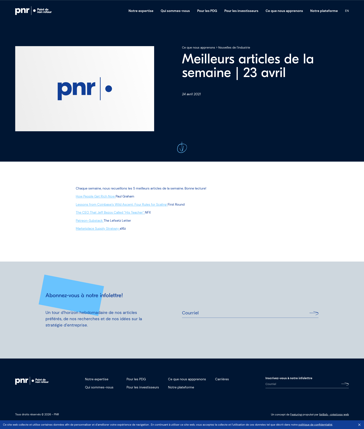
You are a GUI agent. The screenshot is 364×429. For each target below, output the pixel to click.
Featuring (296, 414)
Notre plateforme (324, 11)
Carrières (222, 379)
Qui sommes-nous (175, 11)
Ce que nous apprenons (284, 11)
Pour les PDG (207, 11)
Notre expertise (141, 11)
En (347, 10)
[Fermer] (359, 424)
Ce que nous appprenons (187, 379)
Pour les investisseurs (241, 11)
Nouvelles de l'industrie (234, 48)
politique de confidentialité (315, 424)
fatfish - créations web (334, 414)
